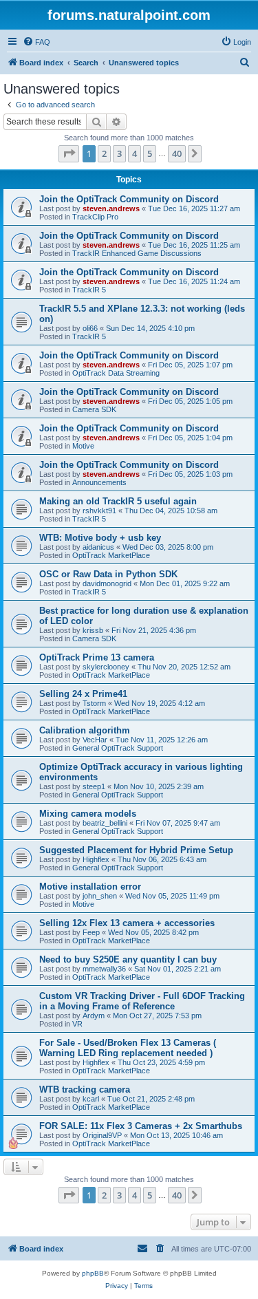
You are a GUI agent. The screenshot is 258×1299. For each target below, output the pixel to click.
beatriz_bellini (105, 823)
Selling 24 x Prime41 (83, 694)
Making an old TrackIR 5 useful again (118, 501)
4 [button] (134, 153)
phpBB (93, 1273)
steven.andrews (111, 208)
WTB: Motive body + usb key (100, 538)
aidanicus (98, 547)
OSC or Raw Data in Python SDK (108, 574)
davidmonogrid (107, 583)
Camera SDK (94, 409)
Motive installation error (90, 886)
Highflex (96, 859)
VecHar (95, 740)
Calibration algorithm (84, 730)
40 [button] (177, 153)
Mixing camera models (87, 813)
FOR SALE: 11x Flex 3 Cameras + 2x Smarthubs (140, 1126)
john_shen (100, 896)
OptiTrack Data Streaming (116, 373)
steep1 (94, 786)
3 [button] (119, 153)
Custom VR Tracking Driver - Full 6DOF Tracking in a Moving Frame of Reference (142, 1001)
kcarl (91, 1099)
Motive (83, 446)
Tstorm (94, 703)
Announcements (99, 482)
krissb (93, 630)
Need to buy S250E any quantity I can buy (128, 959)
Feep (91, 932)
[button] (68, 153)
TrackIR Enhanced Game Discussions (137, 253)
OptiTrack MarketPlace (111, 555)
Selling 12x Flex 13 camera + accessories (127, 923)
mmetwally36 (104, 969)
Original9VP (102, 1135)
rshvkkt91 (99, 510)
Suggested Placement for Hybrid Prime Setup (136, 850)
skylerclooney (106, 667)
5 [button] (149, 153)
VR (77, 1024)
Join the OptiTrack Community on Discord (129, 199)
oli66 (90, 328)
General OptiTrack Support (117, 748)
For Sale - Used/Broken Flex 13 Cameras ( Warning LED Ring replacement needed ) (127, 1048)
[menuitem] (36, 42)
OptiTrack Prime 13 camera (96, 657)
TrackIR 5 (89, 290)
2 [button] (104, 153)
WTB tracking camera (84, 1089)
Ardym (94, 1015)
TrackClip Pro (95, 217)
